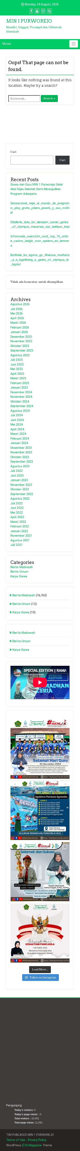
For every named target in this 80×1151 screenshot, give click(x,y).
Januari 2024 (19, 443)
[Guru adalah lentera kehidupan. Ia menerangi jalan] (40, 749)
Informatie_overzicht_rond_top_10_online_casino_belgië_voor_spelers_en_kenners (39, 240)
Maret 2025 (18, 378)
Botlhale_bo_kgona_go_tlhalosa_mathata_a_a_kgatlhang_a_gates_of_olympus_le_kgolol (39, 259)
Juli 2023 (16, 471)
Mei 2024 (16, 424)
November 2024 (21, 397)
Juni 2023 (17, 475)
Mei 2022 (16, 512)
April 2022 (17, 517)
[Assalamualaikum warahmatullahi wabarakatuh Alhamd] (40, 810)
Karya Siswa (18, 576)
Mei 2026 (16, 313)
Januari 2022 (19, 531)
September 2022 (21, 494)
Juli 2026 (16, 309)
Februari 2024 (19, 438)
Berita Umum (19, 571)
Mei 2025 (16, 369)
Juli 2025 (16, 360)
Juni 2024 (17, 420)
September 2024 (21, 406)
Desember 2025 (21, 337)
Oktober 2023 (19, 457)
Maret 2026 (18, 323)
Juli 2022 (16, 503)
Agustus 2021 (20, 540)
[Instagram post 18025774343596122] (40, 871)
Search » (49, 98)
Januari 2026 (19, 332)
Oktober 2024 (19, 401)
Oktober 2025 (19, 346)
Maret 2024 (18, 434)
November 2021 (21, 535)
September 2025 (21, 350)
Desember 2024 (21, 392)
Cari (13, 152)
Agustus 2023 (20, 466)
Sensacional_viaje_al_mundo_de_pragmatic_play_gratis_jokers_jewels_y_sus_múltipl (39, 207)
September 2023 (21, 461)
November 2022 (21, 485)
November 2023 (21, 452)
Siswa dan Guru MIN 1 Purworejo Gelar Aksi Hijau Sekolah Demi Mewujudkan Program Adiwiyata (36, 189)
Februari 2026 (19, 327)
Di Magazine (33, 1145)
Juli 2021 (16, 545)
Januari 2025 (19, 387)
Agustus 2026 (20, 304)
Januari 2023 (19, 480)
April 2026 (17, 318)
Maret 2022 (18, 522)
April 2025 (17, 374)
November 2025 (21, 341)
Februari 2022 (19, 526)
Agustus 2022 (20, 498)
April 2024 (17, 429)
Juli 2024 (16, 415)
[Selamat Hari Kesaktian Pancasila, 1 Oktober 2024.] (40, 933)
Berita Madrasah (21, 567)
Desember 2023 (21, 448)
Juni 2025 (17, 364)
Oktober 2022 (19, 489)
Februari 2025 (19, 383)
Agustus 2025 (20, 355)
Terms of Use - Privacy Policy (26, 1140)
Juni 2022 (17, 508)
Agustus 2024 (20, 411)
